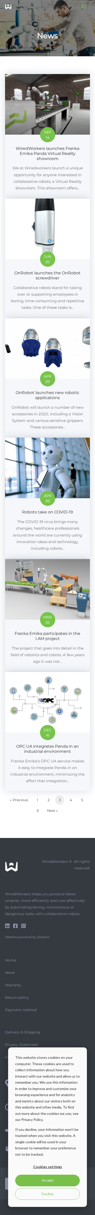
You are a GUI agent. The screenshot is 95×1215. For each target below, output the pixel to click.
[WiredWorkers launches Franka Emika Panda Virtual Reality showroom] (47, 136)
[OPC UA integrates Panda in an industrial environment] (47, 731)
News (10, 972)
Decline (47, 1194)
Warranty (13, 985)
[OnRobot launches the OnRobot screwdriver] (47, 258)
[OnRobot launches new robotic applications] (47, 377)
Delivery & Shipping (22, 1032)
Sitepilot (43, 937)
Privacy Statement (21, 1044)
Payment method (20, 1010)
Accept (47, 1180)
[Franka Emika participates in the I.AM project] (47, 615)
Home (10, 960)
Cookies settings (47, 1167)
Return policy (17, 997)
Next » (52, 810)
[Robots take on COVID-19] (47, 498)
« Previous (19, 800)
